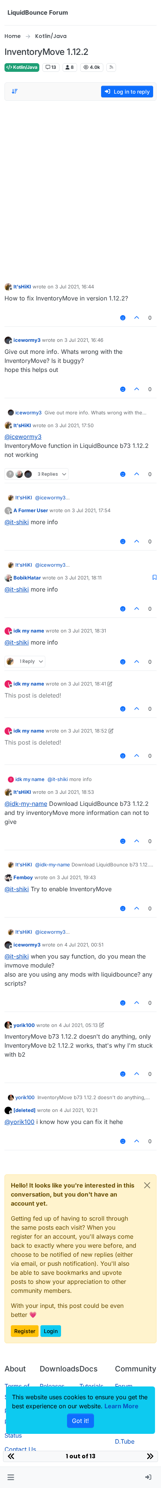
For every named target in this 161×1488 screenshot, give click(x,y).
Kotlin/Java (24, 67)
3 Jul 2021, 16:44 (74, 287)
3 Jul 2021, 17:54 (91, 510)
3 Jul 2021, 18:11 (83, 578)
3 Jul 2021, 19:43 (76, 877)
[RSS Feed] (111, 67)
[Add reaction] (123, 317)
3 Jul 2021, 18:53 (74, 792)
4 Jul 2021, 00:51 (83, 945)
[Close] (147, 1185)
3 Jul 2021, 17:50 (74, 425)
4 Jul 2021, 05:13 (78, 1025)
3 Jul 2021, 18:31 (87, 631)
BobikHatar (27, 578)
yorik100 (24, 1025)
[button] (10, 1477)
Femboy (23, 877)
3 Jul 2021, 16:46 (83, 340)
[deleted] (24, 1110)
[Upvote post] (137, 317)
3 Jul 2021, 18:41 (87, 684)
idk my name (28, 631)
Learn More (121, 1406)
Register (24, 1331)
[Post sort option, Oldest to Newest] (14, 91)
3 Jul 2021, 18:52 (87, 731)
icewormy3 (26, 340)
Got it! (80, 1420)
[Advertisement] (80, 190)
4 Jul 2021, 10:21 (78, 1110)
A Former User (30, 510)
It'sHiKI (22, 287)
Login (51, 1331)
